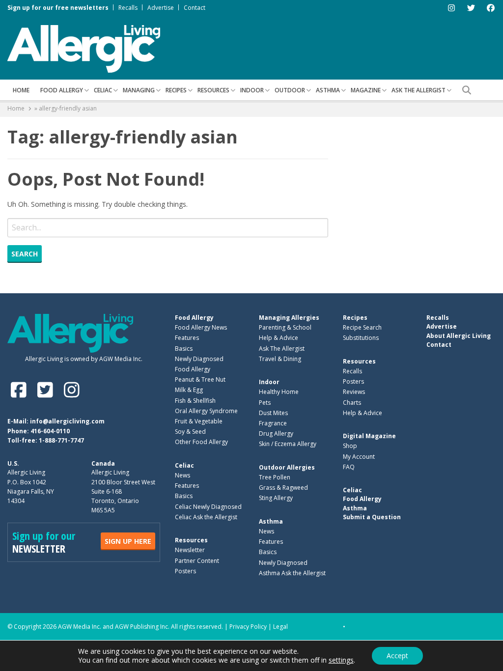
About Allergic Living (458, 336)
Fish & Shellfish (195, 400)
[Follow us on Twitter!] (47, 390)
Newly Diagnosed (199, 359)
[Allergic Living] (83, 48)
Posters (185, 571)
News (182, 475)
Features (187, 338)
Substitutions (361, 338)
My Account (359, 456)
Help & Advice (278, 338)
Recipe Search (362, 327)
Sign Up (128, 541)
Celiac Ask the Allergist (206, 517)
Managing (139, 90)
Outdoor (290, 90)
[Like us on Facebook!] (20, 390)
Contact (194, 7)
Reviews (354, 392)
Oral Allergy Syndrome (206, 411)
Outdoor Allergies (287, 467)
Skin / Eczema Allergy (287, 444)
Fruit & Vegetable (199, 421)
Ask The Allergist (282, 348)
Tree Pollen (274, 477)
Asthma (328, 90)
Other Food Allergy (201, 442)
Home (21, 90)
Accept (397, 655)
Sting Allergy (276, 498)
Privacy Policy (248, 626)
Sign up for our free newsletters (58, 7)
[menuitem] (21, 90)
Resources (213, 90)
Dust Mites (273, 413)
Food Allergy (61, 90)
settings (341, 660)
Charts (352, 402)
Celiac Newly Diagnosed (208, 507)
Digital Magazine (369, 436)
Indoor (252, 90)
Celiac (103, 90)
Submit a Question (372, 517)
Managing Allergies (289, 317)
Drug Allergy (276, 433)
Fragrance (273, 423)
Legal (280, 626)
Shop (350, 446)
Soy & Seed (190, 431)
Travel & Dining (280, 359)
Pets (265, 402)
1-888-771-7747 (61, 440)
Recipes (176, 90)
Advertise (160, 7)
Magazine (366, 90)
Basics (184, 348)
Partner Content (197, 561)
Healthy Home (279, 392)
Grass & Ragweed (283, 487)
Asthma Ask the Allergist (292, 573)
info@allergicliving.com (67, 421)
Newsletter (190, 550)
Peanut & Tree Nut (200, 379)
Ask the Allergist (418, 90)
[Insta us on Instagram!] (71, 390)
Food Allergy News (201, 327)
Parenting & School (285, 327)
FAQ (349, 467)
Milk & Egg (189, 390)
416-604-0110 (50, 431)
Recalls (128, 7)
